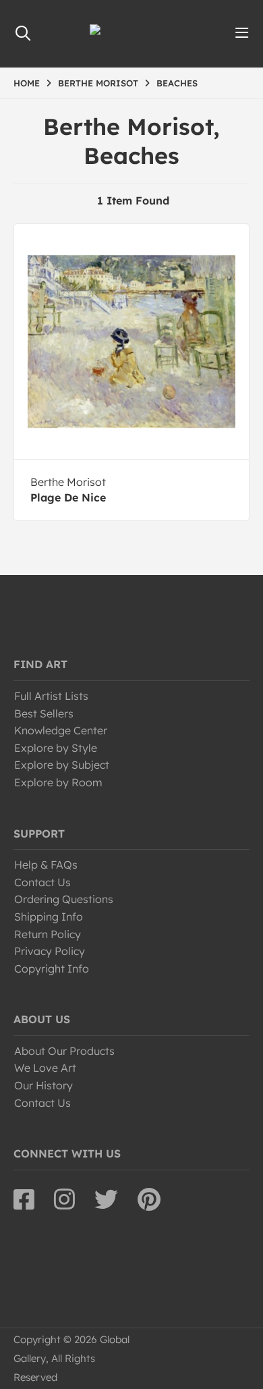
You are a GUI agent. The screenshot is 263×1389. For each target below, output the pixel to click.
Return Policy (47, 934)
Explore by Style (55, 748)
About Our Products (64, 1051)
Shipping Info (48, 916)
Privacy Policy (49, 951)
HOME (26, 83)
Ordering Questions (63, 899)
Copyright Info (51, 968)
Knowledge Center (60, 730)
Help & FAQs (46, 864)
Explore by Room (58, 782)
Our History (43, 1085)
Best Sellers (44, 713)
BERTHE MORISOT (98, 83)
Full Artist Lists (51, 696)
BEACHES (177, 83)
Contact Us (42, 882)
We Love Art (45, 1067)
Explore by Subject (61, 764)
